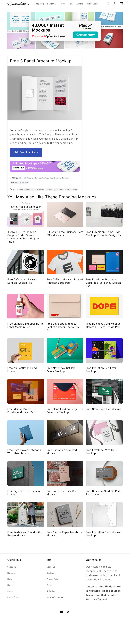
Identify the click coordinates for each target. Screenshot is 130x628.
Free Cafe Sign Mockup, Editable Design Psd (22, 281)
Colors (10, 591)
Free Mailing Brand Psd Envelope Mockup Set (21, 411)
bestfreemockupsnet (27, 189)
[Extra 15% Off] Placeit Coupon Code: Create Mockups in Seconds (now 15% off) (23, 236)
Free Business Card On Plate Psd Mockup (103, 493)
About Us (51, 566)
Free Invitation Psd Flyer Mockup (101, 369)
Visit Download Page (26, 152)
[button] (108, 4)
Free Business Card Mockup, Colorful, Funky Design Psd (103, 325)
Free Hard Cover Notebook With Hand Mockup (24, 451)
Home (10, 585)
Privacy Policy (53, 579)
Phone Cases (13, 597)
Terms (49, 585)
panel (75, 189)
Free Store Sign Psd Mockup (103, 409)
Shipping (51, 591)
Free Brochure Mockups (19, 182)
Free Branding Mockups (59, 178)
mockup (68, 189)
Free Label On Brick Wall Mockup (62, 493)
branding (40, 189)
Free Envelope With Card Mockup (101, 451)
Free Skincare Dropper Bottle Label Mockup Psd (25, 325)
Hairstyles (12, 573)
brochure (48, 189)
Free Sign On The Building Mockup (23, 493)
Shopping (12, 566)
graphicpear (58, 189)
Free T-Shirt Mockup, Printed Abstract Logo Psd (65, 281)
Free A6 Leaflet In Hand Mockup (22, 369)
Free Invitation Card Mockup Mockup (103, 534)
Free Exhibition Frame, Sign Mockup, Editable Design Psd (104, 233)
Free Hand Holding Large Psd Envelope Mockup (65, 411)
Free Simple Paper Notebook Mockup (65, 534)
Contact (50, 573)
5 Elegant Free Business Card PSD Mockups (65, 233)
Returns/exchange (55, 597)
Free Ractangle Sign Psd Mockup (62, 451)
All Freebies (29, 178)
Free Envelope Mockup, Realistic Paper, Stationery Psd (63, 327)
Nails (9, 579)
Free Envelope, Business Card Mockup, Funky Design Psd (103, 282)
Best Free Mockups (42, 178)
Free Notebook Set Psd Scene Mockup (61, 369)
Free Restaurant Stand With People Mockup (24, 534)
